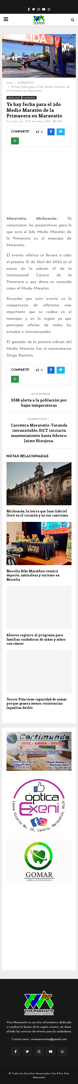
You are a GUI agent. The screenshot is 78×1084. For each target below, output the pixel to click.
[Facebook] (15, 1051)
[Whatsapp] (62, 1051)
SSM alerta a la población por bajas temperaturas (39, 402)
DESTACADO (14, 98)
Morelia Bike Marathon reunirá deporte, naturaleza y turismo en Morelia (32, 575)
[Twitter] (27, 1051)
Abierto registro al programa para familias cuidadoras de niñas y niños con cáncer (36, 639)
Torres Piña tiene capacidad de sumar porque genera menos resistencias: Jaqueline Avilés (36, 703)
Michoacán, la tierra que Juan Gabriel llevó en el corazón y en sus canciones (37, 513)
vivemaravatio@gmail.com (49, 1039)
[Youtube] (50, 1051)
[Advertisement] (39, 184)
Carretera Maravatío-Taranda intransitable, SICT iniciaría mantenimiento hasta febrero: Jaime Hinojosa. (39, 432)
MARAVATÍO (29, 98)
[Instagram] (39, 1051)
